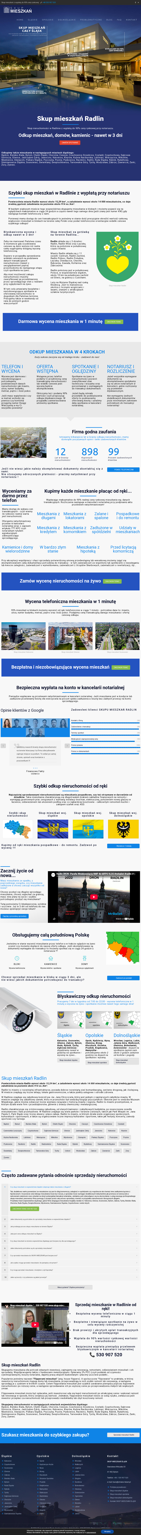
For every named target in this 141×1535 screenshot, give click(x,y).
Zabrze (7, 1475)
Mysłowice (8, 1510)
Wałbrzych (79, 1464)
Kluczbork (43, 1475)
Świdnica (78, 1482)
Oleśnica (78, 1489)
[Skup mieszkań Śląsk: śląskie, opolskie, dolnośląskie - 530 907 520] (18, 10)
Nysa (42, 1468)
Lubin (77, 1471)
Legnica (78, 1468)
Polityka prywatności (118, 1487)
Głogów (78, 1478)
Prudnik (42, 1482)
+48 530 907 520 (49, 2)
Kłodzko (78, 1503)
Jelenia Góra (79, 1475)
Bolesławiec (79, 1485)
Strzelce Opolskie (46, 1478)
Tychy (6, 1493)
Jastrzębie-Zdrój (10, 1507)
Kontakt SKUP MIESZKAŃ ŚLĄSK (123, 1501)
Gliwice (7, 1471)
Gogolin (42, 1510)
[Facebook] (135, 3)
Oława (77, 1500)
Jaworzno (8, 1503)
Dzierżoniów (79, 1493)
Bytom (6, 1482)
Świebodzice (80, 1510)
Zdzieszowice (45, 1503)
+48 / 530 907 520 (121, 1478)
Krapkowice (44, 1485)
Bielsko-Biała (9, 1478)
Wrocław (78, 1461)
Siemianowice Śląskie (12, 1514)
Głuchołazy (44, 1496)
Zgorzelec (79, 1496)
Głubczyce (44, 1493)
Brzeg (42, 1471)
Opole (42, 1461)
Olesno (42, 1500)
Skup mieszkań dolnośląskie (121, 1498)
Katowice (7, 1461)
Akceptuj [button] (107, 1531)
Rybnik (6, 1489)
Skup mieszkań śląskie (119, 1491)
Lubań (77, 1507)
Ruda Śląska (9, 1485)
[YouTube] (138, 3)
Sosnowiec (8, 1468)
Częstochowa (9, 1464)
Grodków (43, 1507)
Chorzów (7, 1500)
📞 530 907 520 (105, 1354)
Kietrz (42, 1514)
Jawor (77, 1514)
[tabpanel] (35, 757)
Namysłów (44, 1489)
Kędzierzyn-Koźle (46, 1464)
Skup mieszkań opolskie (119, 1494)
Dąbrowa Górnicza (11, 1496)
